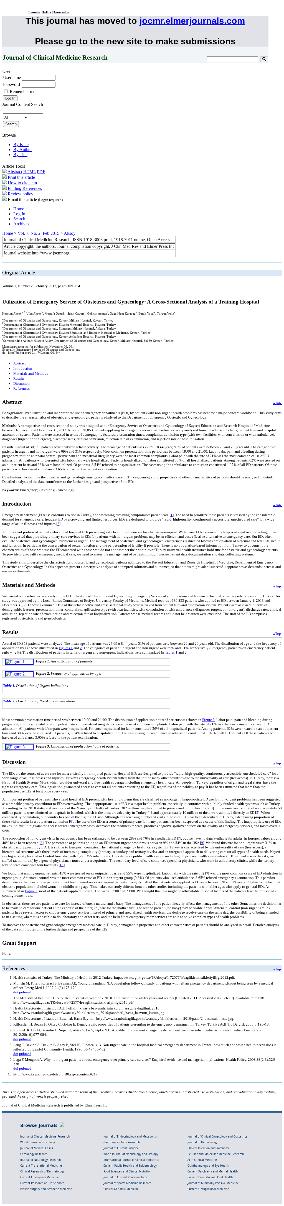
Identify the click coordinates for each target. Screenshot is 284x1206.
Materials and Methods (30, 373)
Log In (19, 213)
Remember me (22, 91)
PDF (41, 171)
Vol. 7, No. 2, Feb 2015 (38, 233)
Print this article (21, 177)
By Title (20, 154)
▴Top (277, 403)
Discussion (21, 383)
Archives (21, 223)
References (21, 388)
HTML (29, 171)
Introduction (22, 368)
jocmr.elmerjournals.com (192, 21)
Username (12, 77)
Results (18, 378)
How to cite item (22, 182)
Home (18, 208)
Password (11, 84)
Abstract (14, 171)
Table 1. (9, 686)
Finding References (25, 188)
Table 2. (9, 701)
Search (19, 218)
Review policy (20, 194)
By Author (22, 149)
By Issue (21, 144)
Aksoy (69, 233)
